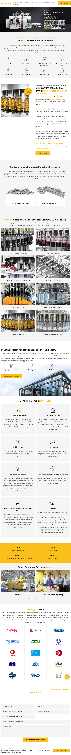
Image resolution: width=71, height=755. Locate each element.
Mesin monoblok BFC (50, 204)
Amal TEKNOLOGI (51, 370)
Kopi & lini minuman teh (62, 64)
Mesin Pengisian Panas (53, 280)
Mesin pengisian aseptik (20, 204)
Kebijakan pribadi (16, 752)
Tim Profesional (52, 447)
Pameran (18, 595)
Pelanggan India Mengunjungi (53, 595)
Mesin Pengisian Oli (18, 335)
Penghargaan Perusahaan (11, 370)
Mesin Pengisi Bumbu (53, 253)
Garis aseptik (26, 63)
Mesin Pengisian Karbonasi (18, 253)
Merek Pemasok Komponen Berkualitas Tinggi (18, 509)
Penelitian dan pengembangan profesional (53, 474)
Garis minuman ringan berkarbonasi (44, 64)
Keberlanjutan (31, 370)
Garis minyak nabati (26, 74)
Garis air (8, 63)
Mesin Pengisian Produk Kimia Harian (18, 280)
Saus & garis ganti (44, 74)
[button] (29, 598)
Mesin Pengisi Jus (18, 307)
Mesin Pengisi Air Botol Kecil (53, 335)
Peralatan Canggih (53, 415)
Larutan (53, 508)
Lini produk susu (62, 74)
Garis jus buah (8, 74)
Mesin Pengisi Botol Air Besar (53, 307)
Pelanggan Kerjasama (18, 474)
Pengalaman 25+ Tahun (18, 415)
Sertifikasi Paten (18, 447)
